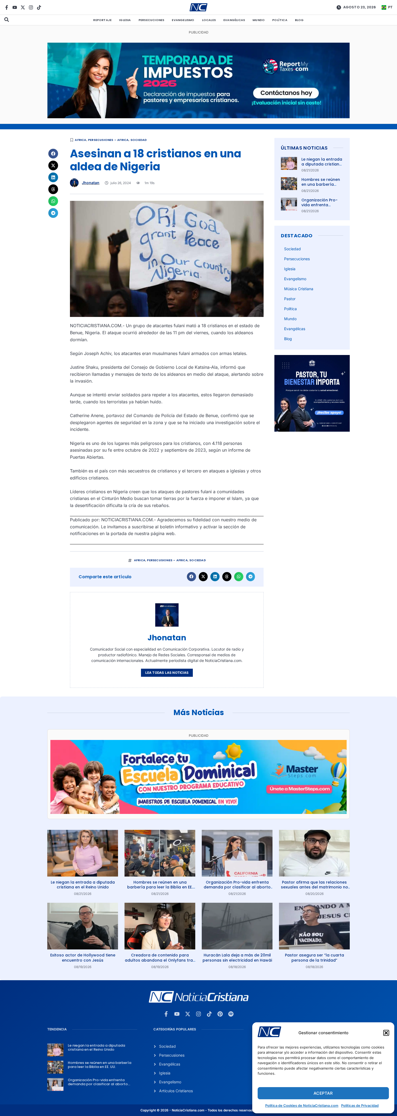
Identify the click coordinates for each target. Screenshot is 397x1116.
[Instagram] (31, 7)
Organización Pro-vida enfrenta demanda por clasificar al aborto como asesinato (237, 887)
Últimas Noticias (304, 147)
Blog (299, 20)
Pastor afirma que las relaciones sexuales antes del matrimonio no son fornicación (314, 887)
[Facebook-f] (6, 7)
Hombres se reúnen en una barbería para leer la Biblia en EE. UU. (321, 187)
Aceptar (323, 1093)
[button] (386, 1033)
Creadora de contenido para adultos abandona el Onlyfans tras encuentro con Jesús (160, 960)
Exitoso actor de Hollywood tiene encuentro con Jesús (82, 957)
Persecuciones (151, 20)
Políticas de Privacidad (360, 1105)
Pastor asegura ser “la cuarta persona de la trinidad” (314, 957)
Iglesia (125, 20)
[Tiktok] (39, 7)
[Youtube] (14, 7)
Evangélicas (234, 20)
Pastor (289, 298)
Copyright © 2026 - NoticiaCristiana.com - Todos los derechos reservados (198, 1110)
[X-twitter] (23, 7)
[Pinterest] (220, 1014)
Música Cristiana (298, 288)
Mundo (259, 20)
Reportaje (102, 20)
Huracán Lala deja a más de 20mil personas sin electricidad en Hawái (237, 957)
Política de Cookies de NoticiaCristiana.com (301, 1105)
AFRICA (80, 140)
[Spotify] (231, 1014)
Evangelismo (183, 20)
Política (279, 20)
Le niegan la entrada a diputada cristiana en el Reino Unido (321, 164)
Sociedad (138, 140)
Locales (209, 20)
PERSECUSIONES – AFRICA (108, 140)
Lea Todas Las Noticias (167, 673)
